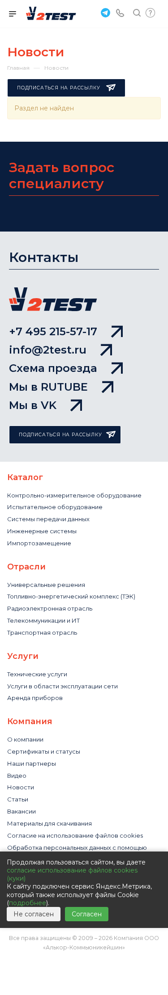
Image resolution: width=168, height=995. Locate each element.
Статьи (17, 799)
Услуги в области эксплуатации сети (62, 686)
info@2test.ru (47, 349)
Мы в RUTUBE (48, 386)
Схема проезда (53, 368)
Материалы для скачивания (49, 823)
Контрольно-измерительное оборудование (74, 495)
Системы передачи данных (48, 519)
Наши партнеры (31, 763)
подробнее (27, 903)
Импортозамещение (39, 543)
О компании (25, 739)
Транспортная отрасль (42, 632)
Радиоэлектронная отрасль (49, 608)
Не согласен (33, 914)
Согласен (87, 914)
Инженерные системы (42, 531)
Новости (20, 787)
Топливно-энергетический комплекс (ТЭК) (71, 596)
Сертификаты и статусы (43, 751)
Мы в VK (32, 405)
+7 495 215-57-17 (53, 331)
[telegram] (104, 12)
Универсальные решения (46, 584)
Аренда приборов (35, 697)
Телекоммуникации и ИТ (43, 620)
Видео (16, 775)
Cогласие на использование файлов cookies (75, 835)
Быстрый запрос (150, 13)
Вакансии (21, 811)
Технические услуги (37, 674)
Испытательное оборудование (55, 506)
